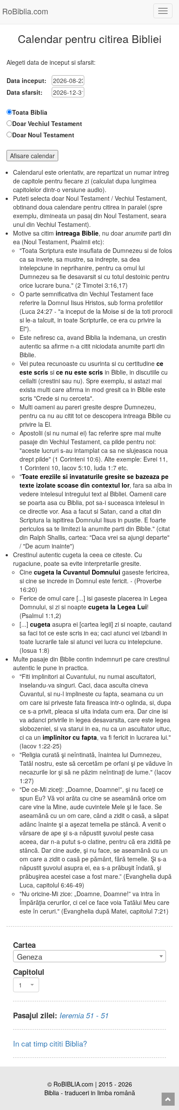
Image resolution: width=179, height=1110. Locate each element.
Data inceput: (26, 80)
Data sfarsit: (25, 92)
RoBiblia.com (25, 11)
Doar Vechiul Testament (47, 123)
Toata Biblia (29, 112)
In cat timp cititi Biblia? (50, 1043)
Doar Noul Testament (43, 134)
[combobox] (89, 956)
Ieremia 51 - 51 (84, 1015)
